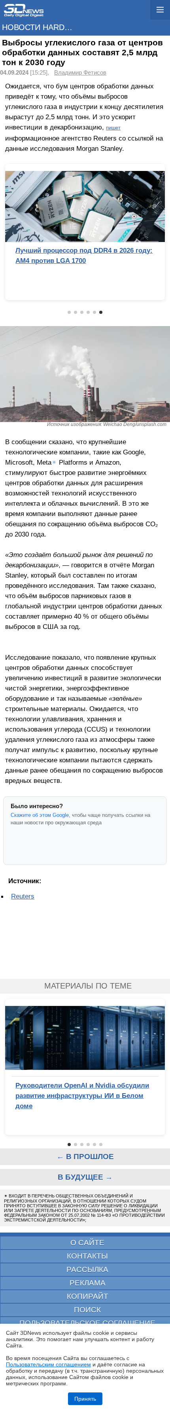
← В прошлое (85, 1156)
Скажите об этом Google (40, 815)
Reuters (22, 896)
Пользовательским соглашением (48, 1364)
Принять (85, 1399)
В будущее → (85, 1177)
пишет (113, 128)
